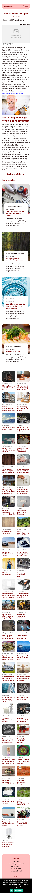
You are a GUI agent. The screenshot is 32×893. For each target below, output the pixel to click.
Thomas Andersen (19, 253)
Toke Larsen (17, 346)
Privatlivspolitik (18, 890)
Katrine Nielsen (18, 299)
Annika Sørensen (18, 20)
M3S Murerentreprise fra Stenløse (12, 93)
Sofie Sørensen (18, 206)
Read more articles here (16, 174)
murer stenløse (25, 24)
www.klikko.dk (17, 871)
